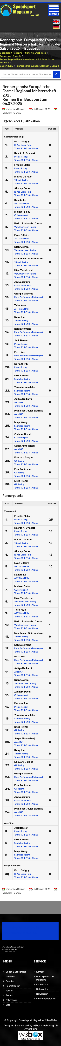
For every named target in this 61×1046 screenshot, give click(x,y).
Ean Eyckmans (22, 328)
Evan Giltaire (21, 235)
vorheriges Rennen (15, 109)
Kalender (10, 976)
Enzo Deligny (21, 141)
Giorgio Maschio (23, 293)
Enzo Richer (21, 480)
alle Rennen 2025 (41, 109)
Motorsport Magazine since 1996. (20, 933)
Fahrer (9, 990)
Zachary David (22, 434)
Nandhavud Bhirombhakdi (29, 258)
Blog (8, 1004)
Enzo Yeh (19, 352)
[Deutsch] (57, 27)
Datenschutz (43, 989)
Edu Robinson (22, 469)
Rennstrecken (13, 986)
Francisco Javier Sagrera (28, 410)
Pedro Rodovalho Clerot (28, 223)
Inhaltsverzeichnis (45, 998)
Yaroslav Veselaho (24, 387)
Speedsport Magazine (11, 53)
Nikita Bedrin (21, 375)
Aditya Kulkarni (23, 399)
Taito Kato (20, 305)
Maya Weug (20, 422)
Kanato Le (20, 200)
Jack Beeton (21, 340)
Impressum (42, 984)
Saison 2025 (6, 66)
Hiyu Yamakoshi (23, 270)
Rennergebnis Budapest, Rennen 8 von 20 (37, 66)
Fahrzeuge (11, 1000)
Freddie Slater (22, 164)
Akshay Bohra (22, 188)
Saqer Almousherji (24, 445)
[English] (57, 21)
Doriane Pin (21, 363)
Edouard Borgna (23, 457)
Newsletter (42, 994)
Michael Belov (22, 211)
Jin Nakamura (22, 282)
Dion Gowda (21, 246)
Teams (9, 995)
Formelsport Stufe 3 (10, 56)
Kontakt (40, 971)
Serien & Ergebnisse (35, 53)
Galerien (10, 981)
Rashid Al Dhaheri (24, 153)
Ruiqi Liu (19, 317)
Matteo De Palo (23, 176)
